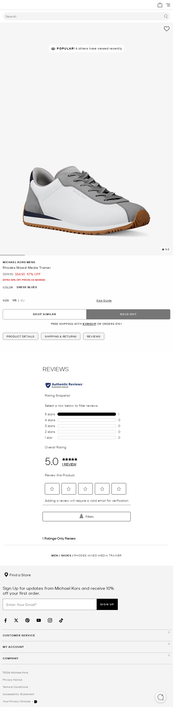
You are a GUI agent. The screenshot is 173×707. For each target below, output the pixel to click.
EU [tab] (23, 300)
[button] (160, 697)
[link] (5, 620)
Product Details (20, 336)
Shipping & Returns (61, 336)
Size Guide (104, 300)
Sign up (107, 604)
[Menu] (168, 5)
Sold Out (128, 314)
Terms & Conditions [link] (15, 687)
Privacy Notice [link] (12, 679)
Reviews (93, 336)
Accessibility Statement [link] (18, 694)
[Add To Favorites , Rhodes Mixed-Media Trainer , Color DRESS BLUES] (166, 29)
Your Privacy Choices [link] (17, 701)
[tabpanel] (86, 139)
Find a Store (20, 574)
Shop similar (44, 314)
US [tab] (14, 300)
